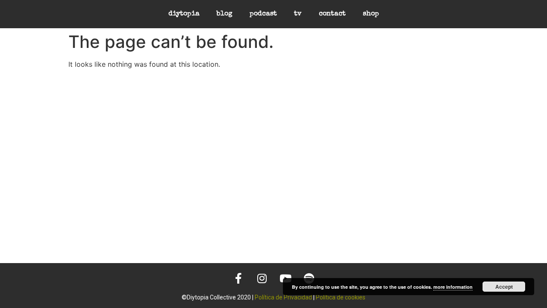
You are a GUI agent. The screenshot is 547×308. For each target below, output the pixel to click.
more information (453, 287)
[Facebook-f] (238, 278)
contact (332, 14)
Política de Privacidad (283, 297)
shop (371, 14)
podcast (263, 14)
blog (224, 14)
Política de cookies (340, 297)
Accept (504, 286)
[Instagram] (262, 278)
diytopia (184, 14)
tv (298, 14)
